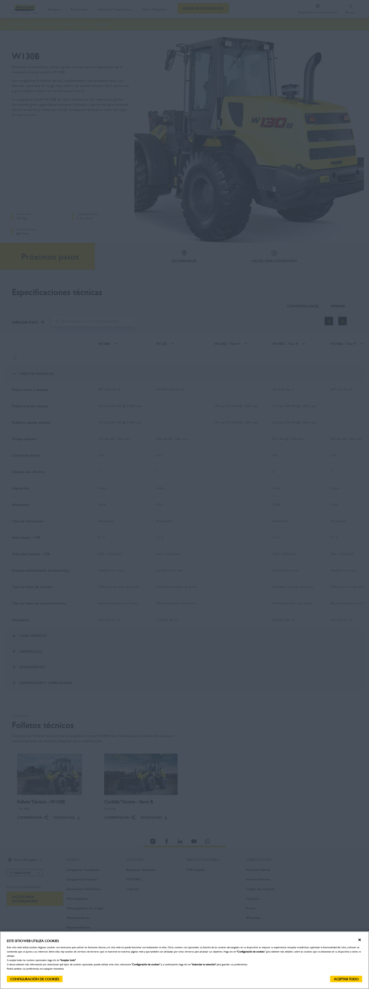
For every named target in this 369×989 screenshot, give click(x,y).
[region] (184, 960)
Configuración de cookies (34, 978)
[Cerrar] (359, 939)
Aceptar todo (346, 978)
